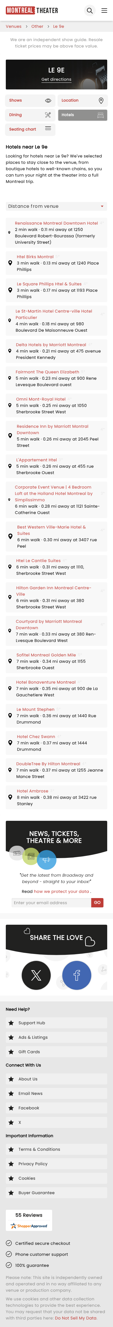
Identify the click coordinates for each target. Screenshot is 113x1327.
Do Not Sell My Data (75, 1318)
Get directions (56, 79)
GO (97, 902)
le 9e (58, 26)
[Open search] (90, 10)
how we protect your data (62, 891)
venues (14, 26)
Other (37, 26)
